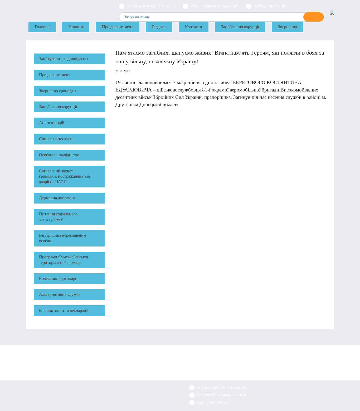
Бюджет (159, 27)
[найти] (313, 17)
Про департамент (117, 27)
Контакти (193, 27)
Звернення (287, 27)
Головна (42, 27)
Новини (76, 27)
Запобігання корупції (240, 27)
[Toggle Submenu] (98, 75)
